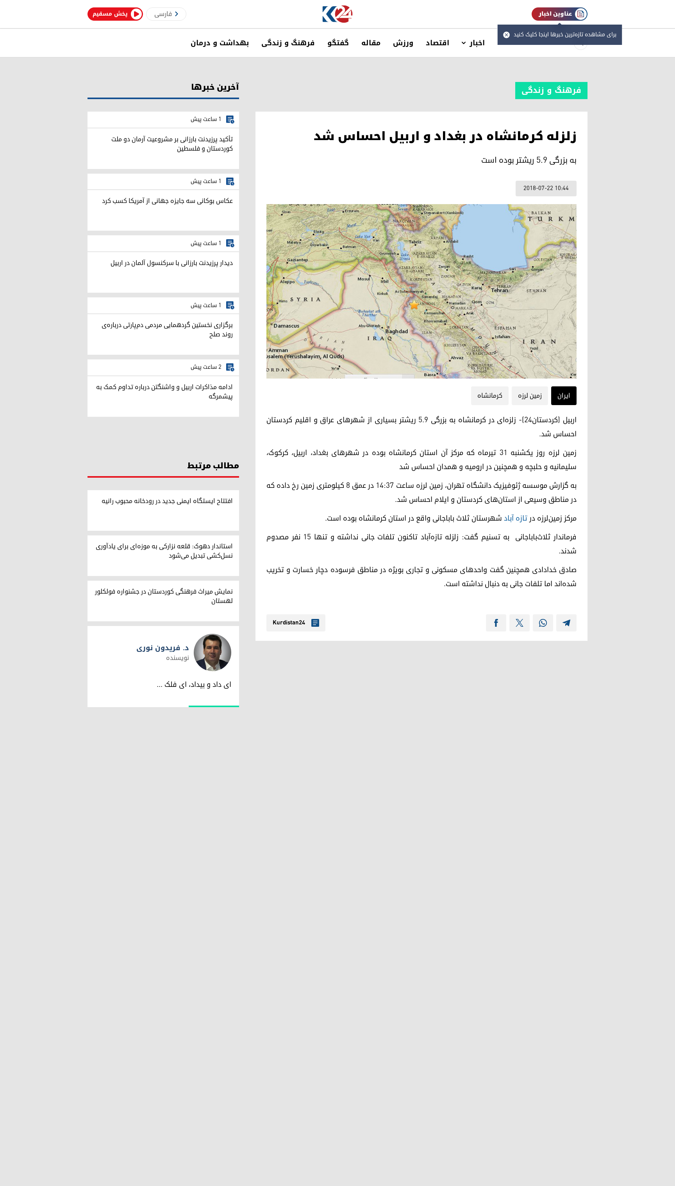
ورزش (403, 42)
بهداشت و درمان (220, 42)
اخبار (477, 43)
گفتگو (338, 42)
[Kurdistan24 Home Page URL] (338, 14)
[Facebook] (496, 622)
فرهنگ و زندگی (288, 42)
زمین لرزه (530, 395)
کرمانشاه (489, 395)
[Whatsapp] (543, 622)
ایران (563, 395)
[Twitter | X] (519, 622)
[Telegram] (566, 622)
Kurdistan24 (289, 623)
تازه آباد (515, 518)
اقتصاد (437, 42)
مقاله (370, 42)
